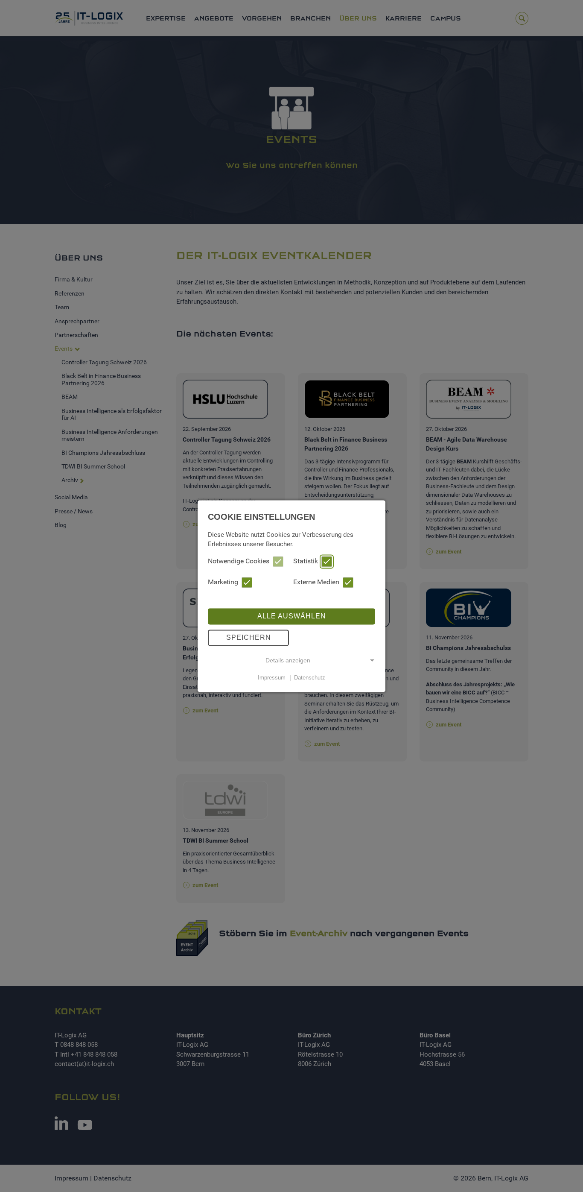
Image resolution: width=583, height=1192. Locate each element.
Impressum (272, 677)
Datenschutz (309, 677)
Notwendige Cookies (238, 561)
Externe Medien (316, 582)
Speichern (248, 637)
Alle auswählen (291, 616)
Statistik (305, 561)
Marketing (223, 582)
